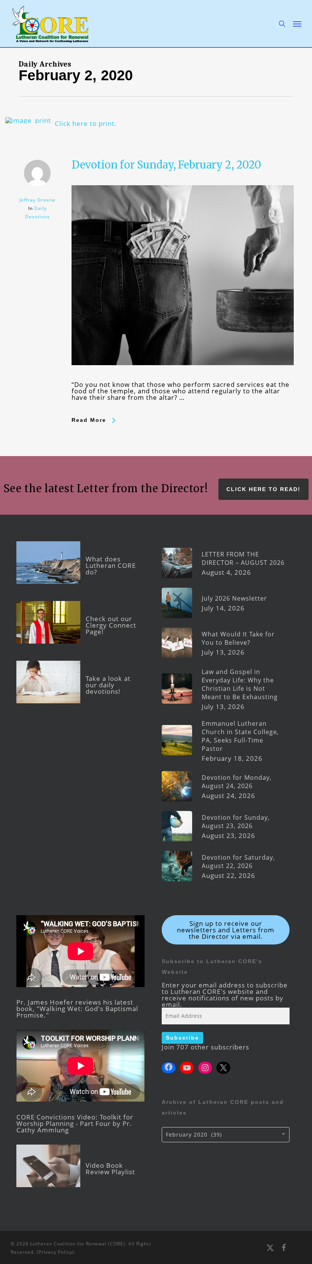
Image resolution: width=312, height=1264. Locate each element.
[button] (297, 23)
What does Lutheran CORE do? (111, 565)
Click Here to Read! (263, 489)
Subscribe (182, 1038)
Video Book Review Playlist (110, 1168)
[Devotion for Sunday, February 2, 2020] (182, 378)
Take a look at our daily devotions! (108, 685)
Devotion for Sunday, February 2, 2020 (166, 164)
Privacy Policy (55, 1252)
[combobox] (226, 1134)
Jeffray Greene (37, 200)
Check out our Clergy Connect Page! (111, 625)
